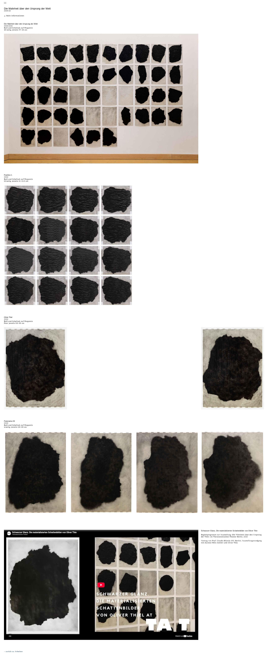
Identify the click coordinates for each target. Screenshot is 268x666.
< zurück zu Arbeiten (13, 651)
